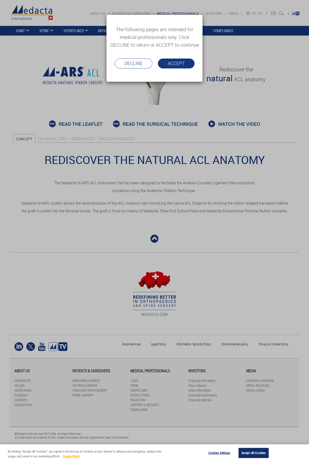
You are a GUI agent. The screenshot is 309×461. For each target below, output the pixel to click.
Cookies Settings (219, 453)
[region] (154, 452)
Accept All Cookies (253, 453)
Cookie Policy (71, 456)
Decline (133, 63)
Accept (176, 63)
